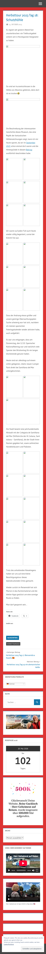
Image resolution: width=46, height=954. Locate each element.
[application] (23, 863)
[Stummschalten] (33, 870)
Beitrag (29, 149)
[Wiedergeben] (9, 870)
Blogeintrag (12, 638)
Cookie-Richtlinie (9, 944)
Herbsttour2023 (13, 644)
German (12, 684)
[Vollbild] (37, 870)
